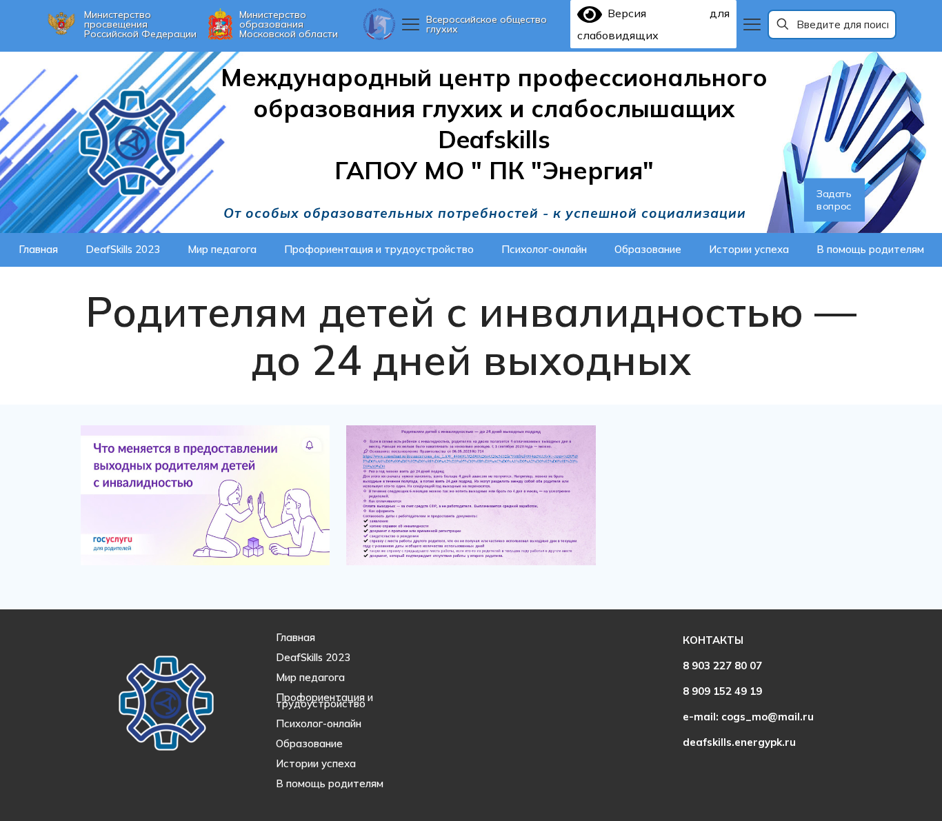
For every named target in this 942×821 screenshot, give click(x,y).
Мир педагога (310, 677)
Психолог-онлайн (318, 723)
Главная (295, 637)
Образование (309, 743)
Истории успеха (316, 763)
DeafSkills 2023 (313, 657)
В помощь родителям (329, 783)
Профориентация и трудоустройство (324, 700)
